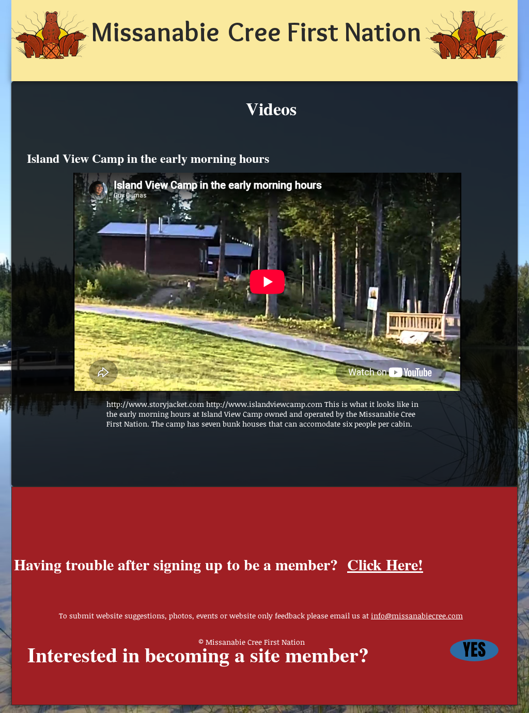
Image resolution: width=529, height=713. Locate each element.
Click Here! (385, 564)
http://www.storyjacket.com (155, 404)
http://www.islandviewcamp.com (264, 404)
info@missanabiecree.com (417, 615)
